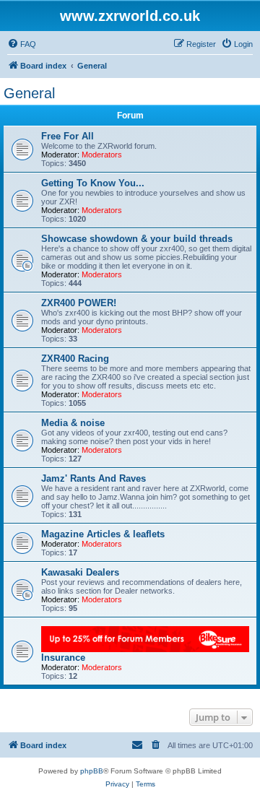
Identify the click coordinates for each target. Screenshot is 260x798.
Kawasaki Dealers (80, 572)
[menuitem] (21, 44)
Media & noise (73, 422)
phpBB (91, 771)
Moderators (102, 154)
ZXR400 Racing (75, 358)
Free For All (67, 136)
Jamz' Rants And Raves (93, 478)
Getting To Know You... (92, 183)
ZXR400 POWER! (78, 303)
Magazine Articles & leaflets (103, 534)
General (29, 93)
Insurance (63, 657)
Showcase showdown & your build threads (137, 238)
